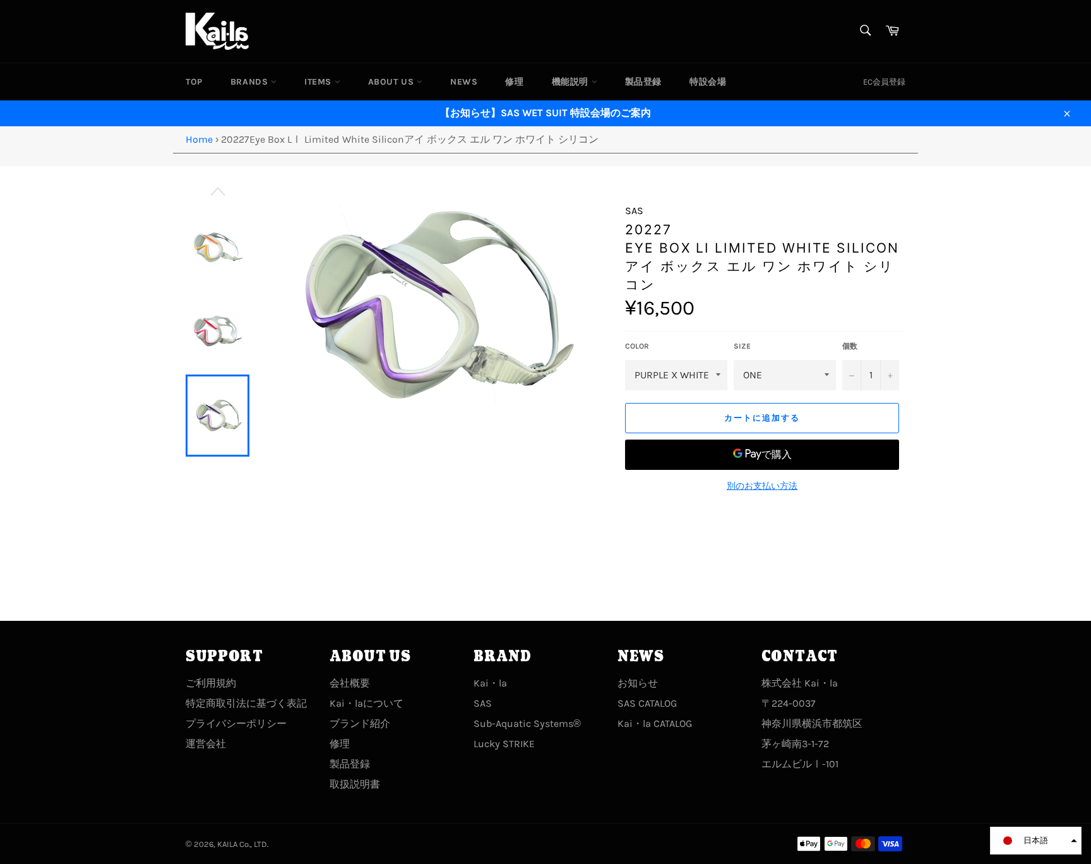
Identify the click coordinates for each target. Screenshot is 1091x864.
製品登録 (643, 81)
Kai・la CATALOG (654, 723)
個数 (849, 346)
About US (392, 81)
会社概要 (350, 683)
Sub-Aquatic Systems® (527, 723)
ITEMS (319, 81)
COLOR (637, 346)
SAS (483, 703)
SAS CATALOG (647, 703)
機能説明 (572, 81)
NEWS (463, 81)
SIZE (742, 346)
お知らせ (637, 683)
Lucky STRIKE (504, 744)
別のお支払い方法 (762, 486)
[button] (1036, 841)
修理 (514, 81)
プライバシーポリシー (236, 723)
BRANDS (250, 81)
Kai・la (490, 683)
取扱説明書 (355, 784)
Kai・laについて (366, 703)
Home (199, 139)
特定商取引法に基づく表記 (246, 703)
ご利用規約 (211, 683)
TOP (194, 81)
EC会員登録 (884, 82)
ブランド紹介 (360, 723)
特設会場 (707, 81)
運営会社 (206, 744)
